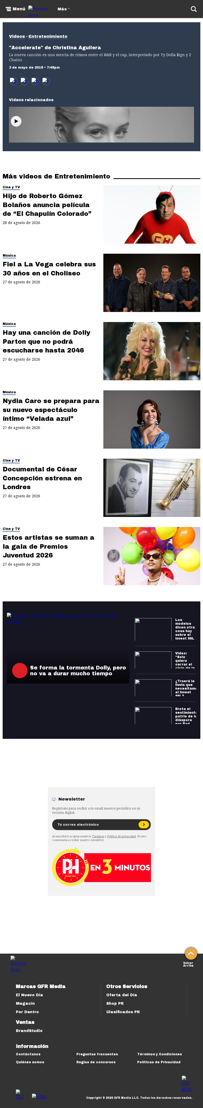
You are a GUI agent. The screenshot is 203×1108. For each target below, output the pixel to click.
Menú (19, 9)
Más (62, 9)
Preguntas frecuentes (97, 1054)
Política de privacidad (121, 836)
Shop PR (115, 1004)
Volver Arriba (188, 964)
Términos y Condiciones (159, 1054)
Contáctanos (28, 1054)
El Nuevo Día (29, 995)
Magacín (25, 1004)
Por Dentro (27, 1012)
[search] (194, 9)
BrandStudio (29, 1031)
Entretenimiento (48, 36)
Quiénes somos (30, 1062)
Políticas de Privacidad (159, 1062)
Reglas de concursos (96, 1062)
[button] (24, 81)
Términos (98, 836)
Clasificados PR (123, 1012)
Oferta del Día (121, 995)
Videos (17, 36)
